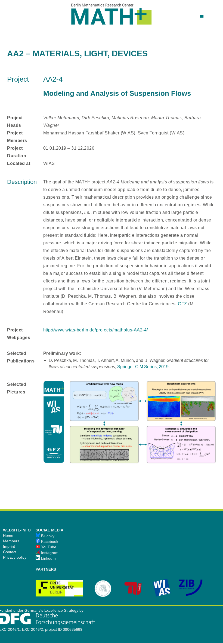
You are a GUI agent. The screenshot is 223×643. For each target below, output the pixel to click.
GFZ (183, 303)
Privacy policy (14, 557)
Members (11, 541)
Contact (9, 552)
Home (8, 535)
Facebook (49, 541)
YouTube (48, 547)
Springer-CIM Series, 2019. (143, 366)
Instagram (49, 552)
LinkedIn (48, 558)
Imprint (9, 546)
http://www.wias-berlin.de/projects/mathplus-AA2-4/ (95, 330)
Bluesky (47, 536)
